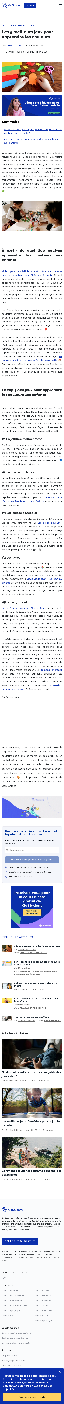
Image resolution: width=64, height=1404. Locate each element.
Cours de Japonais (43, 1310)
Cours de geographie (12, 1300)
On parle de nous (10, 1355)
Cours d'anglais (41, 1290)
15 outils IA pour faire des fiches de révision (37, 946)
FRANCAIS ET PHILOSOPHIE (33, 1008)
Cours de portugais (43, 1320)
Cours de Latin (41, 1315)
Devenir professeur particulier (16, 1343)
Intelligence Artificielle (33, 953)
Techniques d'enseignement (15, 1338)
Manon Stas (14, 45)
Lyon (4, 1278)
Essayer (30, 5)
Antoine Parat (12, 1080)
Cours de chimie (10, 1290)
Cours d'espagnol (42, 1295)
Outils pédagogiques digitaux (16, 1333)
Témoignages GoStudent (14, 1360)
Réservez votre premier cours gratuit (32, 859)
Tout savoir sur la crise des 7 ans (31, 1017)
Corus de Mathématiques (14, 1305)
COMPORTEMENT (52, 1021)
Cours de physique (11, 1310)
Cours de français (42, 1300)
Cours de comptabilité (13, 1295)
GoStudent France (27, 949)
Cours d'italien (41, 1305)
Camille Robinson (26, 1020)
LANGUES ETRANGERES (31, 971)
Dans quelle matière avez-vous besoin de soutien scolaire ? (30, 842)
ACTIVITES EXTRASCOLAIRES (19, 25)
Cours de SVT (9, 1315)
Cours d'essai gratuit (20, 1241)
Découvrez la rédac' (12, 1365)
